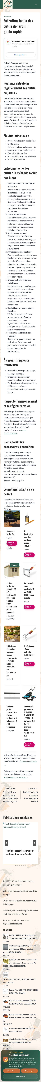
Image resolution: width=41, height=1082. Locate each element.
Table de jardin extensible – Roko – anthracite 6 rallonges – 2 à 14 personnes (11, 716)
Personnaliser (20, 1076)
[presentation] (20, 834)
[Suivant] (34, 843)
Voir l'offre (12, 553)
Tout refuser (12, 1071)
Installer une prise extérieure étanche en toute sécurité (30, 795)
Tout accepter (29, 1071)
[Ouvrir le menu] (36, 4)
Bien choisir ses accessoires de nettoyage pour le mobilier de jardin (10, 795)
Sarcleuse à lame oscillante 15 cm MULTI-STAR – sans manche (29, 590)
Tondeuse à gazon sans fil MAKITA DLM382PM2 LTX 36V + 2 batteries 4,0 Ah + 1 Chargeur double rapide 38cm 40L (29, 721)
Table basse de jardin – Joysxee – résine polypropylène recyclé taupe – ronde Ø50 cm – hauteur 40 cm (11, 661)
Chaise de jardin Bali (10, 533)
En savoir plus (18, 1066)
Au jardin (7, 16)
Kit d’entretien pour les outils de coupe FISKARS (28, 538)
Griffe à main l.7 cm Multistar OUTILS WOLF (29, 650)
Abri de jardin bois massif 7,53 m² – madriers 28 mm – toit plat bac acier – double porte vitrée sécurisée (11, 598)
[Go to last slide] (6, 843)
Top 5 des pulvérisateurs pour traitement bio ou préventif (19, 852)
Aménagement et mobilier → (16, 777)
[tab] (16, 865)
